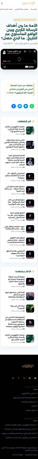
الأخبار (34, 406)
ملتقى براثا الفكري (21, 9)
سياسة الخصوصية (31, 455)
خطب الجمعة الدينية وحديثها (24, 398)
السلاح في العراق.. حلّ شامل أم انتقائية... (20, 438)
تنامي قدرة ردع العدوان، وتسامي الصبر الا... (19, 429)
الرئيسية (34, 9)
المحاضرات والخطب (28, 402)
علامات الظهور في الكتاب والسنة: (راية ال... (20, 425)
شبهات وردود (31, 410)
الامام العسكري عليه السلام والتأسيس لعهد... (18, 433)
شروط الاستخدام (17, 455)
